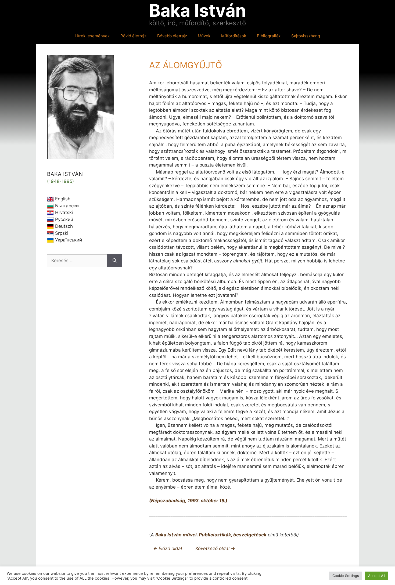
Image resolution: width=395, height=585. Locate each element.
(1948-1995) (60, 181)
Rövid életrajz (133, 35)
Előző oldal (170, 548)
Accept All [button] (376, 575)
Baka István (197, 10)
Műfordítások (233, 35)
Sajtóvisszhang (305, 35)
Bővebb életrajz (172, 35)
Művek (204, 35)
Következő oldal (213, 548)
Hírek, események (92, 35)
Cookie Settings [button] (345, 575)
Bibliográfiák (269, 35)
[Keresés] (114, 260)
